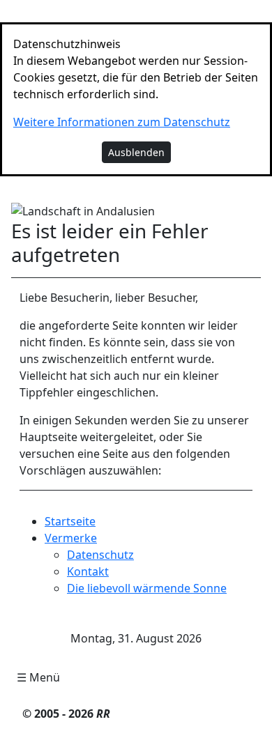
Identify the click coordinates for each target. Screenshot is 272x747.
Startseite (70, 521)
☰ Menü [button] (38, 677)
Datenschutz (100, 554)
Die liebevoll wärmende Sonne (147, 588)
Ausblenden (136, 152)
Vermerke (71, 538)
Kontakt (88, 571)
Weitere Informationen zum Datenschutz (121, 122)
